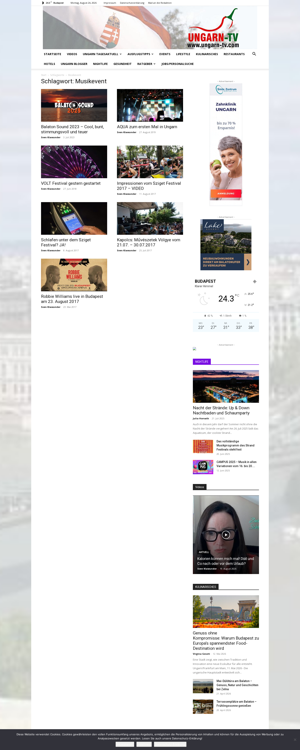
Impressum (110, 2)
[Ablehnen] (295, 740)
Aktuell (204, 552)
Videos (72, 54)
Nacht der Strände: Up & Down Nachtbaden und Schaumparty (221, 410)
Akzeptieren (125, 744)
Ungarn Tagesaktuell (100, 54)
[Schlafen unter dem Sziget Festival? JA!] (74, 218)
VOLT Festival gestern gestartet (71, 183)
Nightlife (100, 64)
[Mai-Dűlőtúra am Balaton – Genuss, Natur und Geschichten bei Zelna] (203, 686)
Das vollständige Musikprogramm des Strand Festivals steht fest (235, 445)
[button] (254, 54)
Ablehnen (144, 744)
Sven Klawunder (50, 137)
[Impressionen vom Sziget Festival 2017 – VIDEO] (150, 162)
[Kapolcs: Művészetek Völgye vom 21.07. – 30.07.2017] (150, 218)
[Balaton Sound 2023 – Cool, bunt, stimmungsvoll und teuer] (74, 105)
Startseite (52, 54)
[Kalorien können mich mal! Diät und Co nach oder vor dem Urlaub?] (226, 534)
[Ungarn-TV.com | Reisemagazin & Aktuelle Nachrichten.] (150, 27)
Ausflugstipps (139, 54)
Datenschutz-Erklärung (170, 744)
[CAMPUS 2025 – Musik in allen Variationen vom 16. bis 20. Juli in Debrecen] (203, 467)
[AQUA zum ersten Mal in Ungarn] (150, 105)
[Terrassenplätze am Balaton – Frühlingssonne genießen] (203, 707)
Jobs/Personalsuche (177, 64)
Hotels (49, 64)
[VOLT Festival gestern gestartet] (74, 162)
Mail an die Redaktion (160, 2)
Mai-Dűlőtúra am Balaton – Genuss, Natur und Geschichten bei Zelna (237, 685)
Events (164, 54)
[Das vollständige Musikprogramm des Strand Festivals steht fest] (203, 446)
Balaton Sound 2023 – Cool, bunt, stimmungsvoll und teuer (72, 129)
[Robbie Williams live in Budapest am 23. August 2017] (74, 275)
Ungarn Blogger (74, 64)
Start (43, 75)
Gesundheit (122, 64)
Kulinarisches (207, 54)
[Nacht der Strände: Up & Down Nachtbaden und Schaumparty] (226, 386)
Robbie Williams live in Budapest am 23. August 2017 (72, 299)
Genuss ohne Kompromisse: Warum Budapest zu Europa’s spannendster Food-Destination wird (226, 641)
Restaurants (234, 54)
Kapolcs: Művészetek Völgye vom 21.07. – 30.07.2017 (148, 242)
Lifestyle (183, 54)
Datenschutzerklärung (132, 2)
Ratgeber (144, 64)
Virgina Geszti (201, 653)
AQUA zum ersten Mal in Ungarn (147, 126)
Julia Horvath (201, 418)
